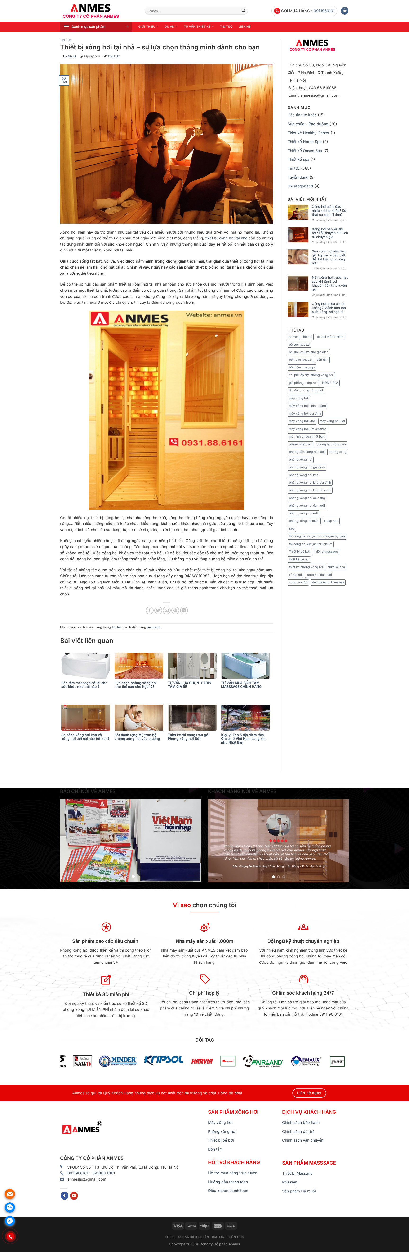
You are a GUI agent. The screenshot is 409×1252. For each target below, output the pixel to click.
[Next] (192, 840)
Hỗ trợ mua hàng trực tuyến (232, 1172)
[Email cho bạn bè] (167, 610)
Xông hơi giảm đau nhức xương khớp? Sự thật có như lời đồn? (329, 211)
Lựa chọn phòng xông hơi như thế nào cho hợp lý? (136, 685)
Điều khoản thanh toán (228, 1190)
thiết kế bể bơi (299, 559)
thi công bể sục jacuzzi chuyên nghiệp (317, 536)
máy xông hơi (299, 398)
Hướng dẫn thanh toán (228, 1181)
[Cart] (344, 11)
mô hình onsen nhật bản (307, 436)
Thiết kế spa (298, 159)
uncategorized (300, 186)
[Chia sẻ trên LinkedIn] (184, 610)
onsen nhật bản (300, 444)
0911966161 (324, 11)
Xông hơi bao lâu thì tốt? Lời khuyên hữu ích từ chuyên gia (330, 233)
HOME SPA (330, 383)
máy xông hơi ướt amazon (308, 429)
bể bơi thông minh (330, 336)
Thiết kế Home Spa (305, 141)
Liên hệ (245, 26)
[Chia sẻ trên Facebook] (150, 610)
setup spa (331, 521)
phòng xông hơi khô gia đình (310, 482)
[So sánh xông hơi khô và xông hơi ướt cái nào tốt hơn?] (86, 718)
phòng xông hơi (300, 459)
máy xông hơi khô (302, 421)
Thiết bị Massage (297, 1173)
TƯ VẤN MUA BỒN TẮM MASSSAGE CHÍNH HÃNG (241, 685)
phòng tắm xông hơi (331, 444)
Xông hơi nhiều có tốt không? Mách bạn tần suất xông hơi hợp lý (329, 308)
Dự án (169, 26)
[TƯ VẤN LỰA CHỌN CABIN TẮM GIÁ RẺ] (193, 666)
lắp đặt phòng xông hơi (306, 390)
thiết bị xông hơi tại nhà (226, 238)
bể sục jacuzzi (299, 344)
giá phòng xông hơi (303, 383)
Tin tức (226, 26)
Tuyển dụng (298, 177)
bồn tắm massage (302, 367)
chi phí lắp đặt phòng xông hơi (311, 375)
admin (71, 56)
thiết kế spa (336, 567)
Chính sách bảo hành (301, 1122)
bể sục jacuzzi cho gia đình (309, 352)
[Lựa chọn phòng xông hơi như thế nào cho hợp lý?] (140, 666)
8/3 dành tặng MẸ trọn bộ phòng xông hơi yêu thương (137, 737)
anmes (293, 336)
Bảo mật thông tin (228, 1237)
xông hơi (295, 574)
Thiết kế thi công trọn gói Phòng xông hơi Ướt (188, 737)
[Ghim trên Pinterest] (175, 610)
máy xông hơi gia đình (305, 413)
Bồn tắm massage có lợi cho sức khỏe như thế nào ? (84, 685)
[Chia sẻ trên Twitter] (158, 610)
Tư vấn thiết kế (197, 26)
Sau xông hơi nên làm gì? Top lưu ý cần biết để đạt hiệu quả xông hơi (328, 257)
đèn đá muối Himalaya (328, 582)
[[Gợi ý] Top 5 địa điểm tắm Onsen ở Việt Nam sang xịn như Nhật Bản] (246, 718)
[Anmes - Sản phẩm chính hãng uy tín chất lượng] (99, 10)
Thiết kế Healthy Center (308, 132)
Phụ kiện (289, 1182)
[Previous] (69, 840)
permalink (154, 627)
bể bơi (307, 336)
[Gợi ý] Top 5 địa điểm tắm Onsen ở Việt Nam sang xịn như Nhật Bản (243, 738)
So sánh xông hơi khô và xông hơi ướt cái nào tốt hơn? (85, 737)
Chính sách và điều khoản (187, 1237)
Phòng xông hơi (222, 1131)
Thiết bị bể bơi (299, 551)
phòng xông (338, 452)
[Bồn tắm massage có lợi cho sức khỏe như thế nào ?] (86, 666)
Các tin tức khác (302, 115)
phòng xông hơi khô (304, 475)
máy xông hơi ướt (332, 421)
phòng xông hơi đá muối (307, 505)
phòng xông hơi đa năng (307, 498)
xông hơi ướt (298, 582)
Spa (291, 528)
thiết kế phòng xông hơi (306, 567)
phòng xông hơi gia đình (307, 467)
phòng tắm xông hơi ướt (306, 452)
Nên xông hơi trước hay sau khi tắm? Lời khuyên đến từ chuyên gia (330, 283)
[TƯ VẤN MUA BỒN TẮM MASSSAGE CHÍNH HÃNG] (246, 666)
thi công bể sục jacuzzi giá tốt (310, 544)
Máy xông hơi (220, 1122)
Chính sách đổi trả (298, 1131)
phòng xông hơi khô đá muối (310, 490)
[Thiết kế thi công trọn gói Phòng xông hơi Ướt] (193, 718)
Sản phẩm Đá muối (299, 1191)
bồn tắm (322, 359)
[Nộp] (244, 11)
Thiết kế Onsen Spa (305, 150)
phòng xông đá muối (304, 521)
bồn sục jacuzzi (300, 359)
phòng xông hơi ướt (303, 513)
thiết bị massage (326, 551)
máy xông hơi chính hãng (307, 405)
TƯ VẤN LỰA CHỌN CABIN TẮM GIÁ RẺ (189, 685)
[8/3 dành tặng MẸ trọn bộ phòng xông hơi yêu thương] (140, 718)
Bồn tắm (215, 1149)
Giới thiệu (147, 26)
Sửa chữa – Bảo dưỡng (308, 123)
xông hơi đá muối (319, 574)
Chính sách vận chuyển (302, 1140)
